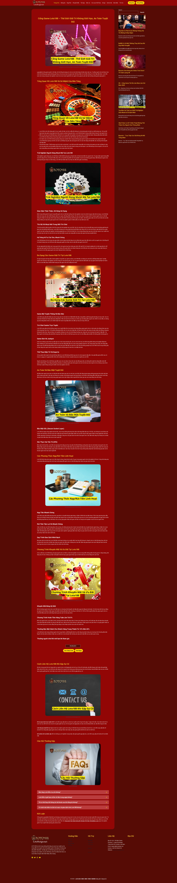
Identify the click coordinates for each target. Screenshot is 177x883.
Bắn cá (88, 3)
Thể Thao (90, 844)
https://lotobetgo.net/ (118, 850)
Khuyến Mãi (76, 3)
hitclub (89, 848)
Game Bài (90, 842)
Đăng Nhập (140, 3)
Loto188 (39, 72)
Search (120, 10)
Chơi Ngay (79, 650)
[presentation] (132, 22)
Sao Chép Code (68, 650)
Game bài (109, 3)
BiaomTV (104, 878)
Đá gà (103, 3)
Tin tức (121, 3)
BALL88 (98, 878)
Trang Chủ (56, 3)
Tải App (83, 3)
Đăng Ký (63, 3)
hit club (90, 852)
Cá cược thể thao (96, 3)
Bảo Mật (115, 3)
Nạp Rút (69, 3)
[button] (73, 792)
